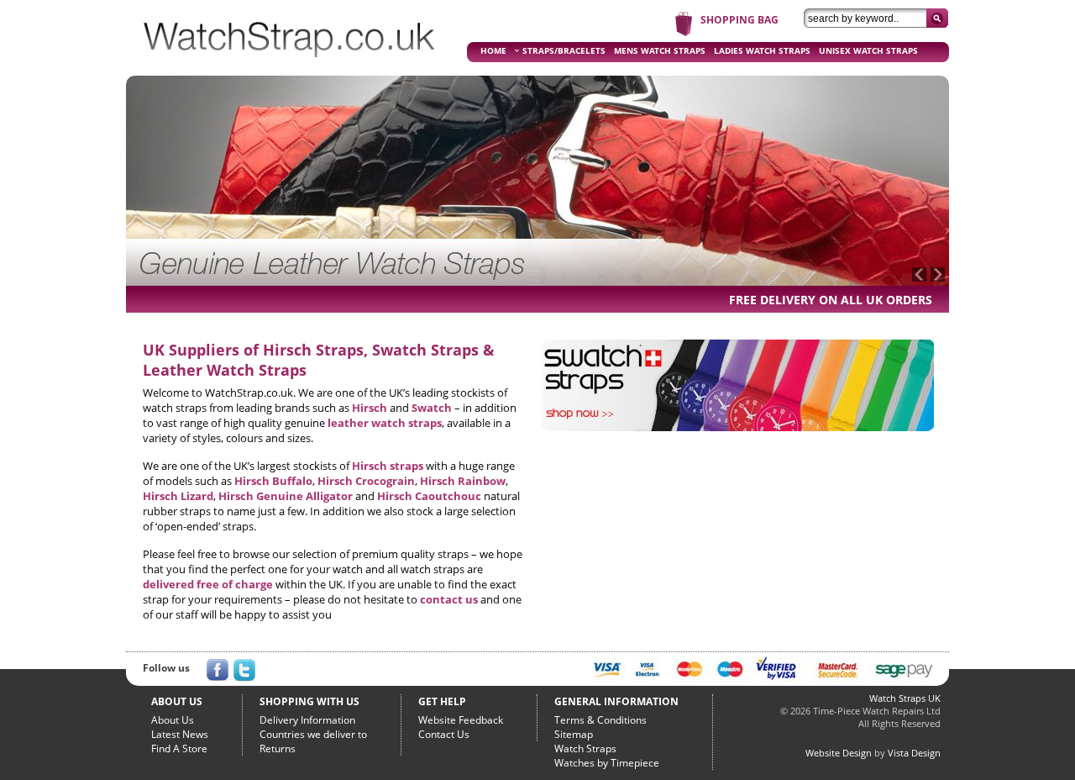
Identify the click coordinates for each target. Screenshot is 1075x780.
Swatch (432, 407)
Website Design (838, 752)
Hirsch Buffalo (273, 480)
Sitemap (573, 734)
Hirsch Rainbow (463, 480)
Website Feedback (460, 720)
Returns (278, 748)
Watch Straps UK (905, 698)
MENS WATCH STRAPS (659, 50)
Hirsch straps (387, 465)
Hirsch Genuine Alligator (285, 495)
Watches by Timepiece (606, 763)
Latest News (179, 734)
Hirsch (369, 407)
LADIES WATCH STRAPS (762, 50)
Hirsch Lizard (178, 495)
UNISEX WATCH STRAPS (868, 50)
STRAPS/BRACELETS (564, 50)
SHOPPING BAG (739, 20)
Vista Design (914, 752)
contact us (449, 599)
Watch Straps (585, 748)
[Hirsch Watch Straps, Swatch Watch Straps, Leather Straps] (290, 64)
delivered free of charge (208, 584)
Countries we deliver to (313, 734)
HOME (493, 50)
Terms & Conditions (600, 720)
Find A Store (179, 748)
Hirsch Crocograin (366, 480)
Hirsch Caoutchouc (429, 495)
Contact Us (443, 734)
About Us (172, 720)
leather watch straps (385, 422)
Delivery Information (307, 720)
